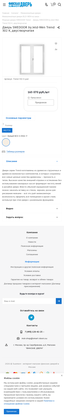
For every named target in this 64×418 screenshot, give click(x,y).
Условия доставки (32, 275)
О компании (32, 237)
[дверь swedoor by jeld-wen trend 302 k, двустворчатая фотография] (32, 59)
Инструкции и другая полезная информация (32, 267)
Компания (32, 232)
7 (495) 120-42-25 (33, 331)
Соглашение (32, 254)
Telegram (31, 317)
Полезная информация (32, 246)
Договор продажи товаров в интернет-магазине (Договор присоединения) (32, 285)
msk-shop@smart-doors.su (34, 338)
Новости (32, 242)
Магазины (32, 250)
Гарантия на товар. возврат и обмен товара (32, 279)
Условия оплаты (32, 271)
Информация (32, 261)
